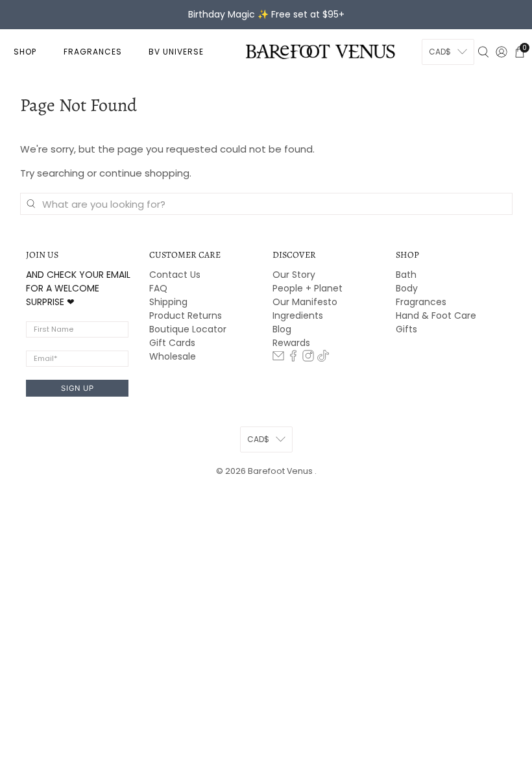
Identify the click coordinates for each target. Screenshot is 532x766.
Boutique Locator (187, 329)
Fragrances (421, 301)
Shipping (168, 301)
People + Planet (307, 288)
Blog (281, 329)
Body (407, 288)
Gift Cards (172, 342)
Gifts (406, 329)
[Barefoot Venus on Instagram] (308, 358)
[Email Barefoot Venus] (278, 358)
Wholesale (172, 356)
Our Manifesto (304, 301)
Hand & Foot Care (436, 315)
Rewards (291, 342)
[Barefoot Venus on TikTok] (323, 358)
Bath (406, 274)
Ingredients (297, 315)
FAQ (158, 288)
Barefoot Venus (281, 470)
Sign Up (77, 388)
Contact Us (174, 274)
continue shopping (144, 173)
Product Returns (185, 315)
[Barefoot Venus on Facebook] (293, 358)
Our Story (293, 274)
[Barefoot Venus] (320, 51)
